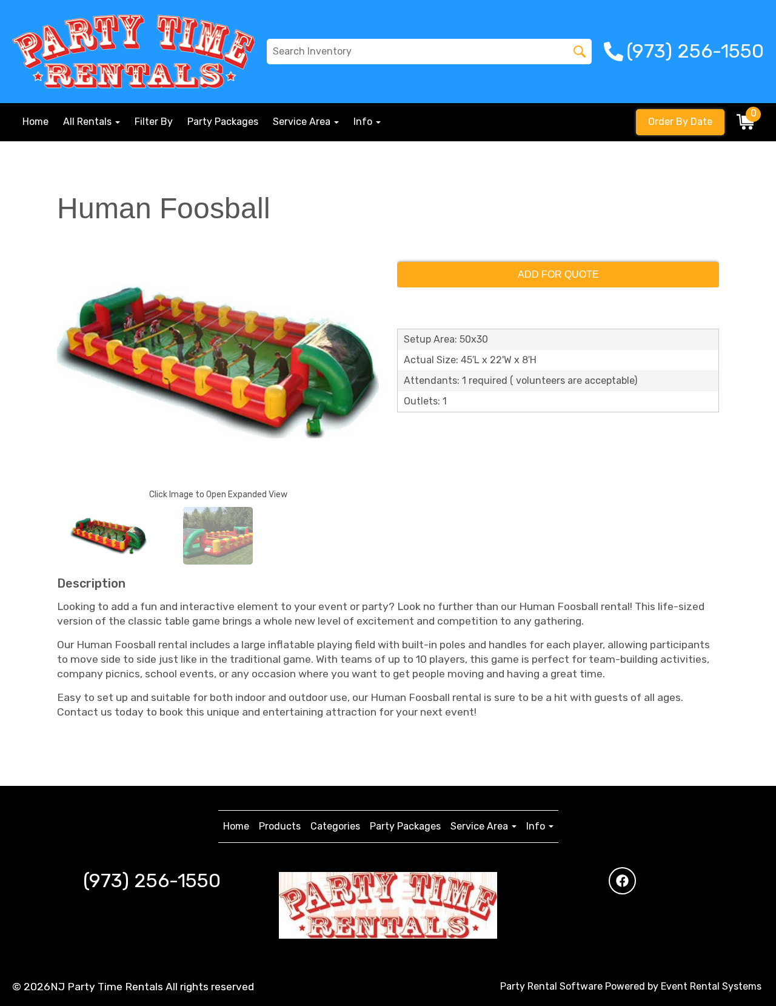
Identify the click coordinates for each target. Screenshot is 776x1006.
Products (280, 826)
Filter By (154, 121)
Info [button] (364, 121)
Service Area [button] (303, 121)
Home (35, 121)
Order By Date (680, 121)
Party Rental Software (551, 986)
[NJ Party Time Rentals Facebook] (622, 880)
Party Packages (222, 121)
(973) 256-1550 (152, 880)
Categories (335, 826)
